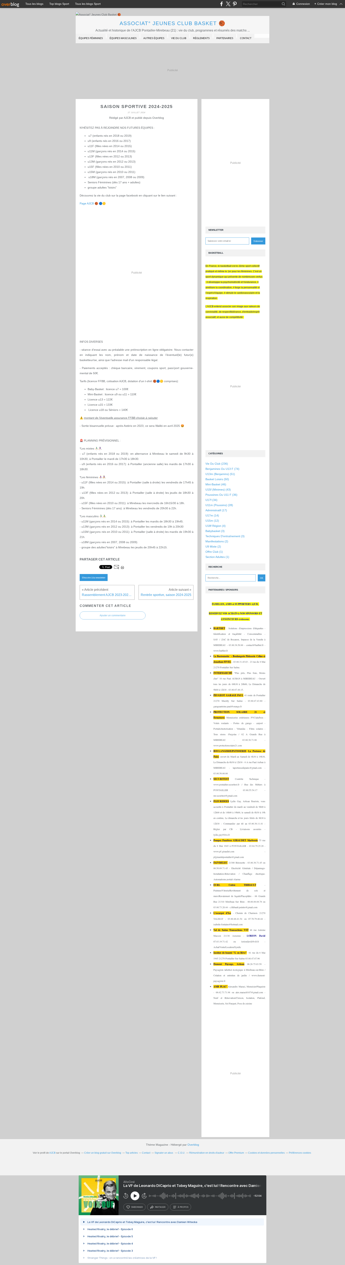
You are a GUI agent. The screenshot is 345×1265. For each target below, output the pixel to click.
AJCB (52, 1152)
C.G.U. (181, 1152)
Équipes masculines (123, 38)
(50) (217, 479)
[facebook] (221, 4)
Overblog (193, 1144)
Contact (245, 38)
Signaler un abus (164, 1152)
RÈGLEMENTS (201, 38)
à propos (183, 1207)
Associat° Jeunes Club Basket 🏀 (173, 23)
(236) (216, 463)
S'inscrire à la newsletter (93, 577)
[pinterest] (234, 4)
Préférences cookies (300, 1152)
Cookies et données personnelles (266, 1152)
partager (160, 1207)
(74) (222, 468)
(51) (220, 474)
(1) (214, 551)
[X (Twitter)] (228, 4)
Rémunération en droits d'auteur (206, 1152)
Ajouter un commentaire (113, 615)
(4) (215, 525)
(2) (216, 541)
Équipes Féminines (91, 38)
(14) (212, 515)
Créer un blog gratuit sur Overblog (102, 1152)
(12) (212, 520)
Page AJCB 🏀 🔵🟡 (93, 203)
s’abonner (137, 1207)
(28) (219, 505)
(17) (216, 510)
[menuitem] (91, 38)
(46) (215, 484)
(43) (218, 489)
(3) (215, 531)
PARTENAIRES (224, 38)
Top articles (131, 1152)
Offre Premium (236, 1152)
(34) (211, 499)
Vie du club (178, 38)
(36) (221, 494)
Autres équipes (153, 38)
